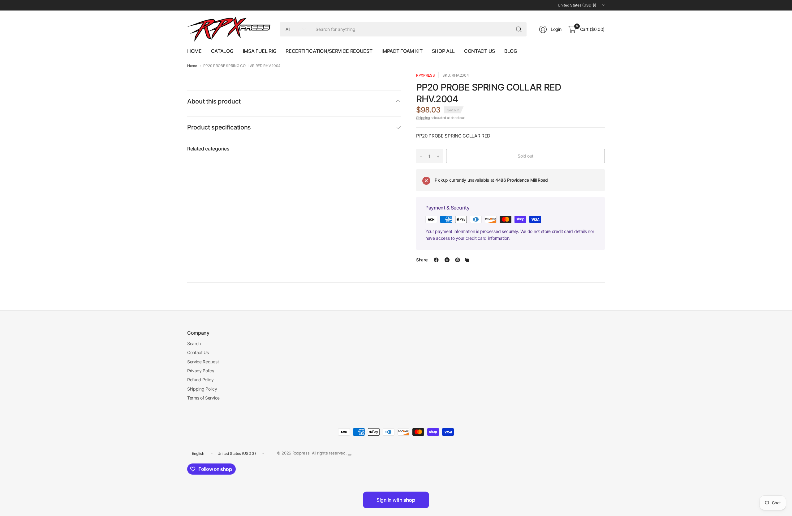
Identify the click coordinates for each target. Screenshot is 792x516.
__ (349, 452)
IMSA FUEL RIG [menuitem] (260, 51)
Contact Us (198, 352)
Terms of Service (203, 397)
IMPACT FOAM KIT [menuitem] (401, 51)
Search (194, 343)
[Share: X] (447, 260)
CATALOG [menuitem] (222, 51)
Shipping (423, 118)
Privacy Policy (200, 370)
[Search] (519, 29)
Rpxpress (425, 75)
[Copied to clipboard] (467, 260)
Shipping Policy (202, 388)
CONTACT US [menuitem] (479, 51)
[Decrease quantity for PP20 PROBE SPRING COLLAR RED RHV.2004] (421, 156)
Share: (422, 260)
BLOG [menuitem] (510, 51)
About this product (213, 101)
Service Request (203, 361)
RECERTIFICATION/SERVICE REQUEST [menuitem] (329, 51)
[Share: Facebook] (436, 260)
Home (192, 66)
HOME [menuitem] (194, 51)
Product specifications (219, 127)
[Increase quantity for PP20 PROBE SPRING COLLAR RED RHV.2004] (438, 156)
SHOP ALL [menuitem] (443, 51)
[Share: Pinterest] (458, 260)
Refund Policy (200, 379)
